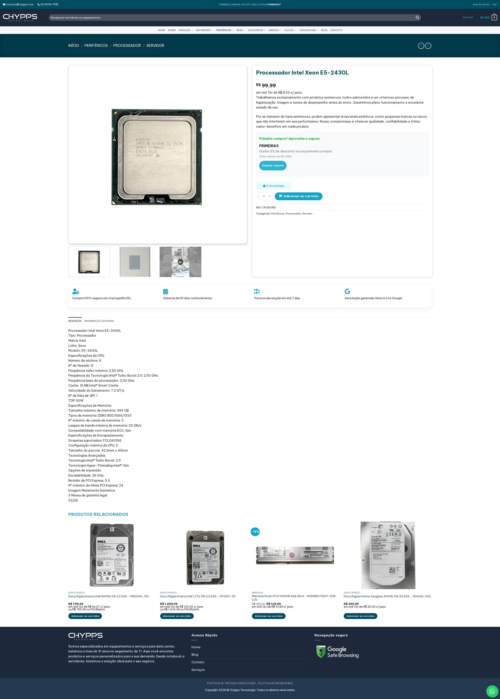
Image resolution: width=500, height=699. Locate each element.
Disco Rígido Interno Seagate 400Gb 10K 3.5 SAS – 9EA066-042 (387, 596)
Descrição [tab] (75, 321)
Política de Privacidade (275, 683)
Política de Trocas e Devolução (231, 683)
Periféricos (223, 30)
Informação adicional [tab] (99, 321)
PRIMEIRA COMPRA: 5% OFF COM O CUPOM (250, 4)
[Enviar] (417, 17)
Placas (289, 30)
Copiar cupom (273, 165)
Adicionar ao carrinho (301, 196)
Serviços (184, 30)
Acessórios (255, 30)
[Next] (236, 154)
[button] (468, 17)
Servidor (155, 45)
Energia (274, 30)
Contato (336, 30)
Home (161, 30)
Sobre (172, 30)
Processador (127, 45)
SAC (495, 4)
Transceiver (307, 30)
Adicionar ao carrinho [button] (85, 616)
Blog (324, 30)
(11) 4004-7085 (49, 4)
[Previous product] (428, 46)
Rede (240, 30)
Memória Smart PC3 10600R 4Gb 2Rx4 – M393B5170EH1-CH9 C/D (294, 598)
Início (73, 45)
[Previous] (78, 154)
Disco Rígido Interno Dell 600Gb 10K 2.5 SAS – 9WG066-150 (108, 596)
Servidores (203, 30)
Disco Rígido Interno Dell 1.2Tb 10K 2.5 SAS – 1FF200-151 (198, 596)
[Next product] (421, 46)
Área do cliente (481, 4)
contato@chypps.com (19, 4)
